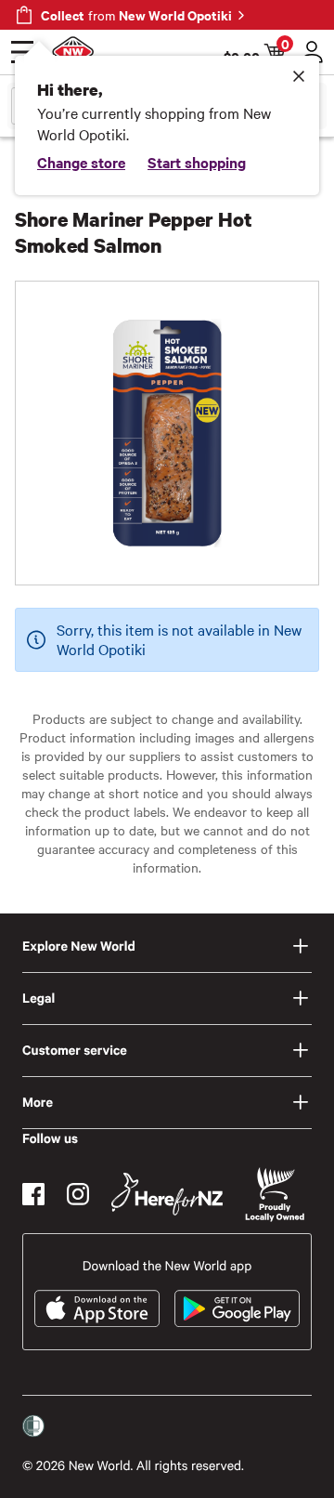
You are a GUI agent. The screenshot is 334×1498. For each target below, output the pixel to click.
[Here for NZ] (167, 1194)
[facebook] (33, 1194)
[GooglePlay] (237, 1308)
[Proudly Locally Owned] (274, 1194)
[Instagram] (78, 1194)
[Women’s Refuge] (33, 1426)
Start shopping (197, 161)
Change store (81, 161)
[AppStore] (97, 1308)
